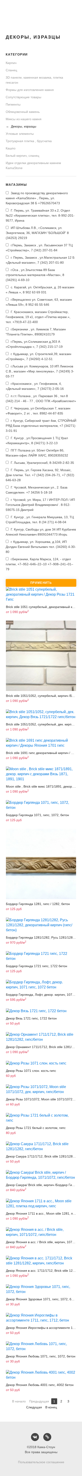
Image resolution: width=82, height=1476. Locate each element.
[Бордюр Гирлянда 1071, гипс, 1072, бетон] (41, 805)
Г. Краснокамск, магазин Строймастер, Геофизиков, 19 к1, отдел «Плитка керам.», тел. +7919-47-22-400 (38, 317)
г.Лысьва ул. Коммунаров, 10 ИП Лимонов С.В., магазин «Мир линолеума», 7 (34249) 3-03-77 (40, 371)
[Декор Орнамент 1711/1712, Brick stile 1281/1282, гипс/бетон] (41, 1037)
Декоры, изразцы (23, 126)
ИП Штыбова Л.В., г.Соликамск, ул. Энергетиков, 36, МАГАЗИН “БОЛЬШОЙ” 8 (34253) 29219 (37, 233)
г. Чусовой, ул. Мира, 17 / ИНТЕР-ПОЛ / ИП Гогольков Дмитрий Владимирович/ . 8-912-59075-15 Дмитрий (40, 505)
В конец (51, 1407)
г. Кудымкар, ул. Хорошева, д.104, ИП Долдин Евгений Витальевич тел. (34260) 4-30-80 (41, 547)
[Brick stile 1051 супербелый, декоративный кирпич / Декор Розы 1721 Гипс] (41, 594)
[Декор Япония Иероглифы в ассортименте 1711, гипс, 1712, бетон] (41, 1318)
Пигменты (13, 104)
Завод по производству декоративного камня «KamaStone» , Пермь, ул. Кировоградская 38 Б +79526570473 (37, 198)
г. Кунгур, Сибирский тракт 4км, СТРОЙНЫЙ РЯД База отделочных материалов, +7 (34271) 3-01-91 (41, 426)
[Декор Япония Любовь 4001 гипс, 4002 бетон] (41, 1375)
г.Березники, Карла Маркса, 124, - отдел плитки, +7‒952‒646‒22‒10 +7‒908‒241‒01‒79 (39, 564)
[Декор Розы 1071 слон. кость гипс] (41, 1063)
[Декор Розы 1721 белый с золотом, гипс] (41, 1118)
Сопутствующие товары (23, 97)
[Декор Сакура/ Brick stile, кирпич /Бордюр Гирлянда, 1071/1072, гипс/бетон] (41, 1175)
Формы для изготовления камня (30, 90)
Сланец (11, 70)
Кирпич (11, 63)
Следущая (34, 1407)
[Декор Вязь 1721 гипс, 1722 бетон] (41, 1011)
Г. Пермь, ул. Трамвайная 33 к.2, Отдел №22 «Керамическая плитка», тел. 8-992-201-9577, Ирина (40, 215)
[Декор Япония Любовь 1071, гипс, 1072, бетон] (41, 1346)
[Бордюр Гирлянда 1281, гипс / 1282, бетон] (41, 864)
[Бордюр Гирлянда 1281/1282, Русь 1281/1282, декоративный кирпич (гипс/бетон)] (41, 925)
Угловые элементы (20, 133)
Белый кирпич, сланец (22, 155)
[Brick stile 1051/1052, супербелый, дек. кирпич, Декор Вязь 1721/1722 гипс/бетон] (41, 714)
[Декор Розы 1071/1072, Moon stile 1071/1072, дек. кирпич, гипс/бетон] (41, 1089)
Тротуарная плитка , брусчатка (29, 141)
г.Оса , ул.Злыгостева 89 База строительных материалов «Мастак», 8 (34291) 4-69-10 (35, 275)
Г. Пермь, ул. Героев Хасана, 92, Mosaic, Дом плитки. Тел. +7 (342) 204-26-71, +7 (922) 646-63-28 (40, 475)
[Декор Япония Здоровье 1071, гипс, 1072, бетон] (41, 1289)
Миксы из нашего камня (23, 119)
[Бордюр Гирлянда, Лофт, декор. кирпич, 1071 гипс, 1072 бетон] (41, 985)
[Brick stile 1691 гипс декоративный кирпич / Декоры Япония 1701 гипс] (41, 743)
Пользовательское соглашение (41, 1462)
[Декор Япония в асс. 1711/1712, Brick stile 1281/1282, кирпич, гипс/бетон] (41, 1261)
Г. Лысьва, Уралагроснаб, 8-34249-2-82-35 (42, 463)
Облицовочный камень (23, 112)
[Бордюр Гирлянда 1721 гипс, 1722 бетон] (41, 956)
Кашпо (10, 148)
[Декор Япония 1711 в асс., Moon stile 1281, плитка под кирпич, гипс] (41, 1204)
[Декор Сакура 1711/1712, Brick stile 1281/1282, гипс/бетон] (41, 1147)
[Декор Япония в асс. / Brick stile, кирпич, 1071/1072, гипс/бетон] (41, 1232)
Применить (41, 582)
